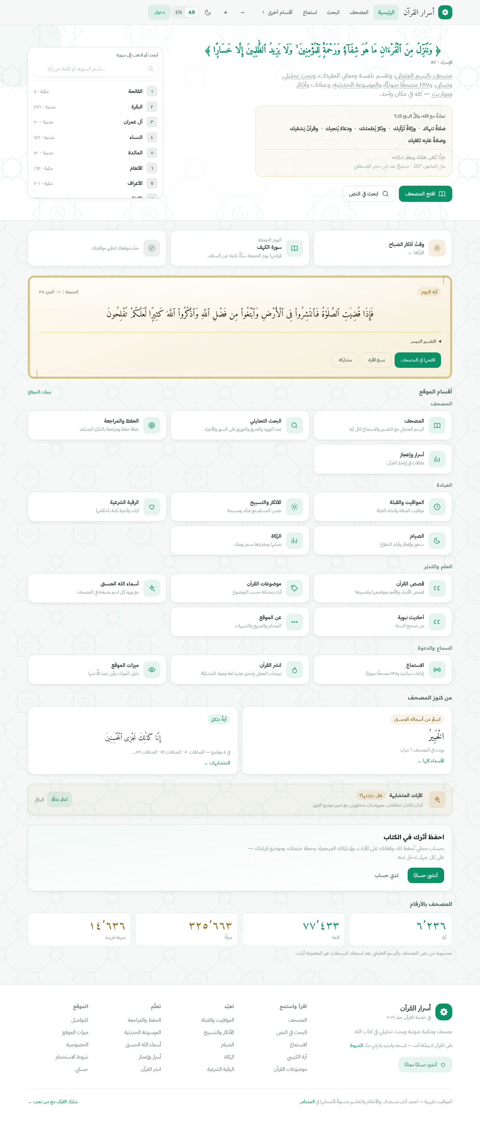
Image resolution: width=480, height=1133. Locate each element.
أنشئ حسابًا (426, 875)
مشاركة (345, 360)
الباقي (39, 799)
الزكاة (229, 1056)
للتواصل (79, 1019)
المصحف (359, 11)
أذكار (301, 84)
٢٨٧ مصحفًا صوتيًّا (407, 84)
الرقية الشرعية (220, 1068)
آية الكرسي (297, 1056)
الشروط (356, 1045)
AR (191, 12)
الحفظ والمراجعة (144, 1019)
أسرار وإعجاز (150, 1056)
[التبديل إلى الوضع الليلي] (208, 12)
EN (178, 12)
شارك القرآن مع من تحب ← (53, 1102)
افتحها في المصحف (418, 360)
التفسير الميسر (423, 341)
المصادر (307, 1101)
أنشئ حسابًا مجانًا (420, 1064)
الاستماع (298, 1044)
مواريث (440, 93)
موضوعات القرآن (290, 1068)
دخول (159, 12)
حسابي (81, 1068)
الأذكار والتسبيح (219, 1031)
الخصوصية (77, 1044)
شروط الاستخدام (72, 1056)
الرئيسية (386, 11)
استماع (310, 11)
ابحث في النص (363, 193)
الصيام (227, 1044)
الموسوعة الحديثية (356, 84)
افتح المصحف (420, 193)
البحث (333, 11)
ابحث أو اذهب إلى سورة (137, 55)
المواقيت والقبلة (217, 1019)
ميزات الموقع (39, 392)
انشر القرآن (151, 1068)
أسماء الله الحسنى (143, 1044)
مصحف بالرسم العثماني (424, 75)
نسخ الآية (376, 360)
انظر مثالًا (59, 799)
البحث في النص (292, 1031)
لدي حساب (386, 875)
